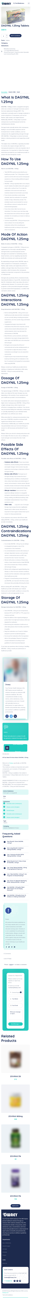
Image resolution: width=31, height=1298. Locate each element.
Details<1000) (12, 92)
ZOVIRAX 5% (15, 1156)
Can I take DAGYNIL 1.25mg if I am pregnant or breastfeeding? (17, 874)
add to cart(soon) (15, 35)
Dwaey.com (5, 1292)
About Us (4, 1263)
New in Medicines (6, 1243)
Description (4, 92)
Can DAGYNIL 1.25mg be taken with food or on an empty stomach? (16, 888)
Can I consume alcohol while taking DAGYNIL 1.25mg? (15, 855)
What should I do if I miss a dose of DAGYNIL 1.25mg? (16, 861)
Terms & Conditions (7, 1295)
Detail (18, 92)
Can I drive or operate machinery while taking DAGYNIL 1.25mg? (17, 881)
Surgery (4, 1255)
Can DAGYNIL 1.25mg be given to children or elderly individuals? (16, 896)
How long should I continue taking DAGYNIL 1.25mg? (15, 848)
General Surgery (6, 1246)
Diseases (4, 1252)
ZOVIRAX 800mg (15, 1116)
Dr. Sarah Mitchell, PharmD (12, 50)
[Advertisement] (15, 72)
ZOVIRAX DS (15, 1076)
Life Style (4, 1249)
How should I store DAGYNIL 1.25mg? (15, 842)
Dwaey (7, 685)
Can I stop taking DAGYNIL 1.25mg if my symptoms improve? (17, 868)
